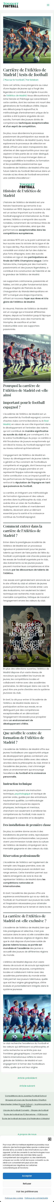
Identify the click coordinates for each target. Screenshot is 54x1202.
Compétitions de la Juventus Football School (26, 1095)
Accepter (27, 1175)
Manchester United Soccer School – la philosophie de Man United (26, 1105)
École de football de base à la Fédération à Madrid (26, 1118)
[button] (49, 1139)
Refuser (27, 1183)
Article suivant (27, 1085)
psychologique (23, 793)
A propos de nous (27, 1134)
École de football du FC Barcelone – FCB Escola (26, 1114)
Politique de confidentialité (36, 1198)
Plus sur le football (14, 79)
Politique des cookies (14, 1198)
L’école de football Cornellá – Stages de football (25, 1110)
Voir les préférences (27, 1191)
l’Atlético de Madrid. (17, 95)
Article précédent (27, 1077)
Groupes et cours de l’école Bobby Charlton (25, 1100)
